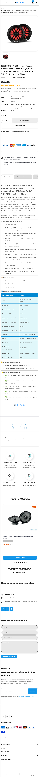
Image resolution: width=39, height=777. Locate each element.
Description (7, 177)
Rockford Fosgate (29, 108)
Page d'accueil (20, 108)
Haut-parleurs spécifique (11, 534)
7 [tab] (20, 562)
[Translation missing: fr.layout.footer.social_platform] (3, 609)
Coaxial (13, 96)
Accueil (3, 8)
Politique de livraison (23, 177)
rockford (18, 98)
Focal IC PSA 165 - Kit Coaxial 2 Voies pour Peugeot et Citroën (18, 537)
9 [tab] (24, 562)
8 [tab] (22, 562)
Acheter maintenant (19, 125)
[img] (5, 77)
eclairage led (19, 96)
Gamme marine (27, 96)
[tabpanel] (19, 33)
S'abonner (32, 691)
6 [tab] (18, 562)
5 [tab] (16, 562)
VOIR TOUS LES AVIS (19, 77)
